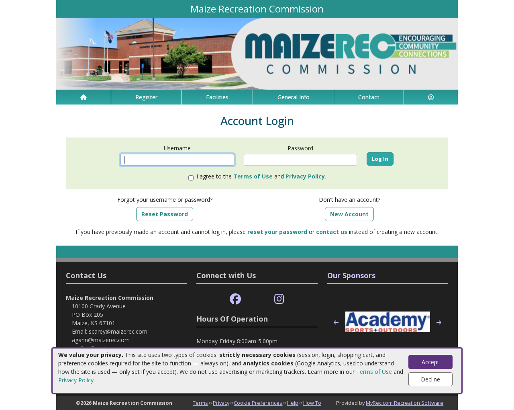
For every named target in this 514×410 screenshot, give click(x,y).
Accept (430, 362)
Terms (200, 402)
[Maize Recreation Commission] (257, 53)
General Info (293, 97)
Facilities (217, 97)
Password (300, 148)
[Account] (431, 97)
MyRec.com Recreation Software (404, 402)
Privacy (221, 402)
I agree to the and (261, 176)
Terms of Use (374, 371)
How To (312, 402)
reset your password (277, 232)
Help (292, 402)
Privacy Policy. (306, 176)
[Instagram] (279, 299)
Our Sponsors (351, 275)
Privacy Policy (76, 380)
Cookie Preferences (258, 402)
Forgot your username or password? (164, 199)
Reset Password (164, 214)
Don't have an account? (349, 199)
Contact (368, 97)
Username (177, 148)
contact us (331, 232)
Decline (430, 379)
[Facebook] (235, 299)
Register (146, 97)
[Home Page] (83, 97)
